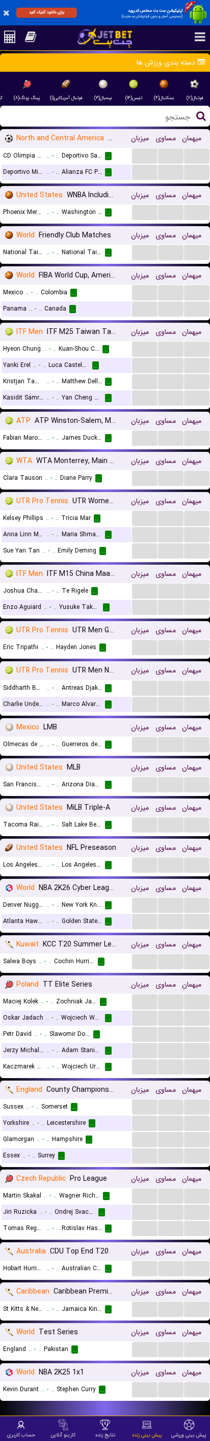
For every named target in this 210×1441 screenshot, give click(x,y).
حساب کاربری (21, 1434)
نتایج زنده (105, 1434)
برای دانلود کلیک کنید (46, 12)
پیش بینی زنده (147, 1434)
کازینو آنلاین (62, 1434)
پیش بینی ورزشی (188, 1434)
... (145, 155)
